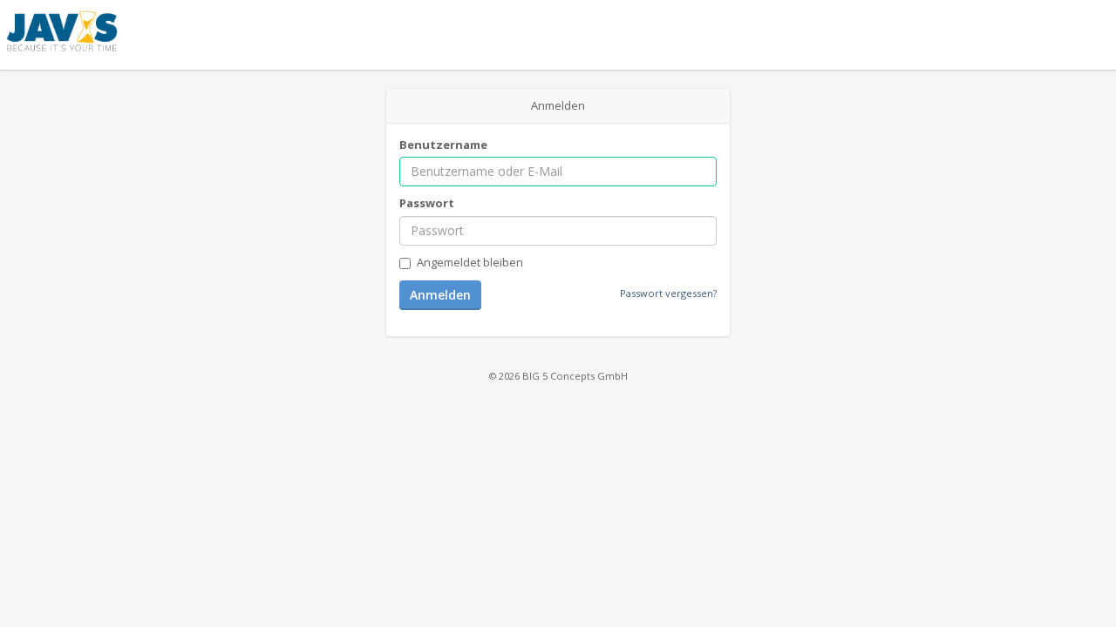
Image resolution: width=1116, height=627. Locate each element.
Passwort (426, 203)
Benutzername (443, 144)
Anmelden (440, 295)
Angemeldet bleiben (470, 262)
